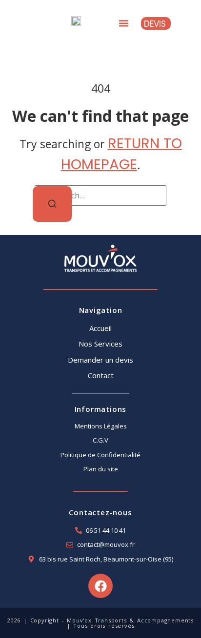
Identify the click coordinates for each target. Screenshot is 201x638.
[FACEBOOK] (100, 586)
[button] (123, 23)
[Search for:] (100, 195)
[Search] (52, 204)
